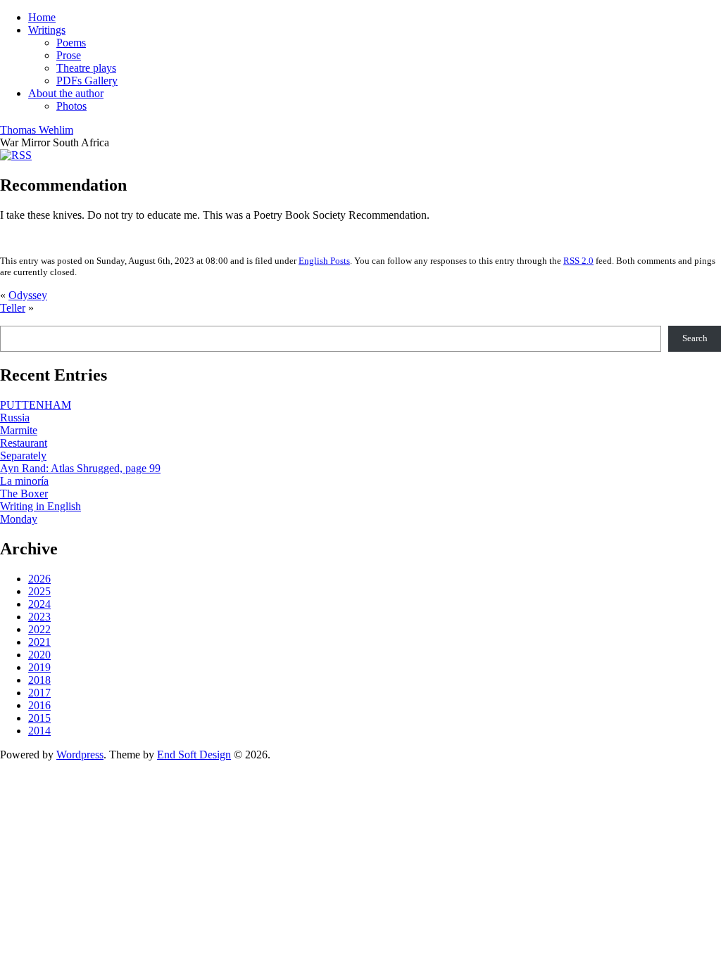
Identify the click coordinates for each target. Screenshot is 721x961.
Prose (68, 55)
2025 (39, 591)
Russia (15, 418)
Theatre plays (86, 68)
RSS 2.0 (578, 260)
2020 (39, 655)
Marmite (18, 430)
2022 (39, 629)
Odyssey (27, 295)
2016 (39, 705)
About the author (66, 93)
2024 (39, 604)
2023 (39, 617)
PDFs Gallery (87, 81)
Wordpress (80, 754)
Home (42, 17)
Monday (18, 519)
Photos (71, 106)
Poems (71, 43)
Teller (12, 308)
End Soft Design (194, 754)
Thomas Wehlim (36, 130)
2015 (39, 718)
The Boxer (24, 493)
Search (695, 338)
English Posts (324, 260)
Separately (23, 456)
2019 (39, 667)
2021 (39, 642)
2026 (39, 579)
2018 (39, 680)
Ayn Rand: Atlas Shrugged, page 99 (80, 468)
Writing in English (40, 506)
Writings (46, 30)
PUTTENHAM (35, 405)
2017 (39, 693)
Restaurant (23, 443)
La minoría (24, 481)
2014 (39, 731)
